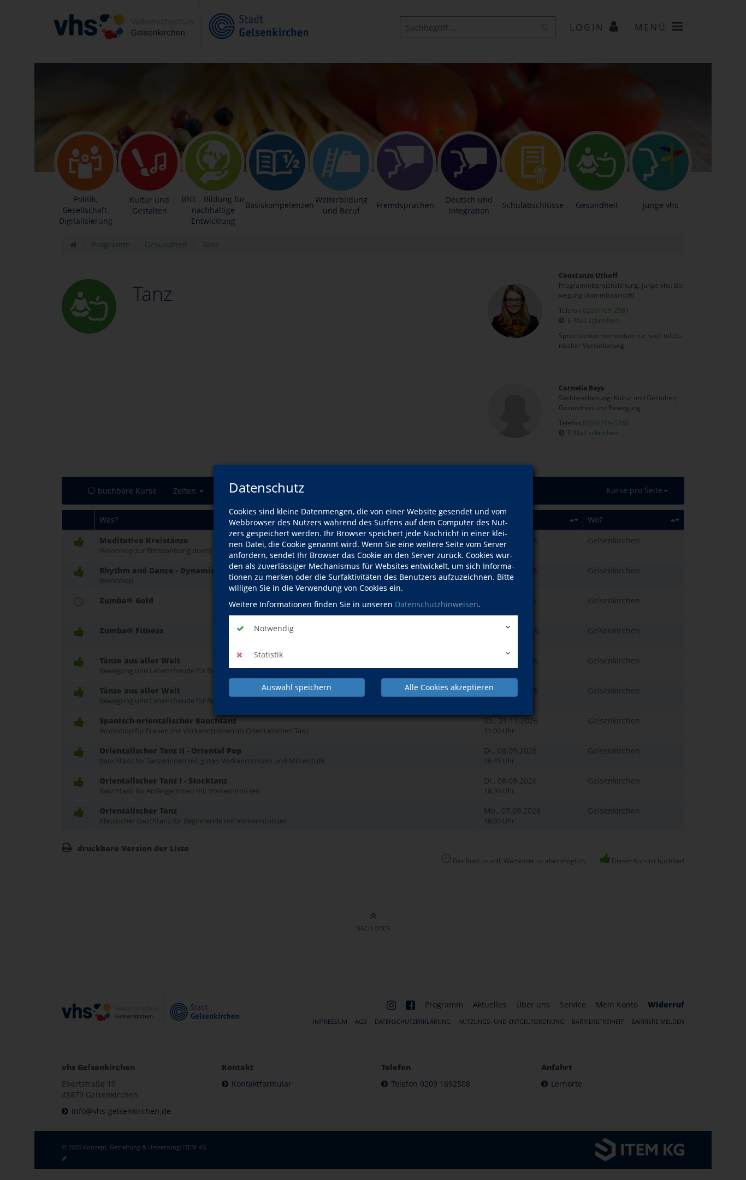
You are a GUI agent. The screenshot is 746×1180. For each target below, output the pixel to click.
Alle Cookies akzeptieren (449, 687)
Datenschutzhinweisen (436, 604)
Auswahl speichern (296, 687)
